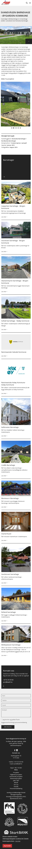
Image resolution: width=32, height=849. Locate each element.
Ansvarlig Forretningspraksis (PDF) (16, 796)
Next (28, 104)
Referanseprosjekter (16, 778)
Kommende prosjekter (16, 776)
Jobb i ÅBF (16, 780)
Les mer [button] (17, 841)
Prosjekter (16, 772)
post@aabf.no (7, 682)
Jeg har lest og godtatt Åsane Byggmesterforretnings (14, 721)
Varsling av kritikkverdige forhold (16, 792)
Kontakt (16, 786)
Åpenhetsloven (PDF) (16, 798)
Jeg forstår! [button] (7, 845)
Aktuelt (16, 782)
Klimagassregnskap (16, 794)
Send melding (8, 727)
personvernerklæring (21, 722)
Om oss (16, 784)
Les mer (3, 217)
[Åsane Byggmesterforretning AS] (8, 2)
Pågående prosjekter (16, 774)
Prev (3, 104)
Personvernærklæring (16, 788)
